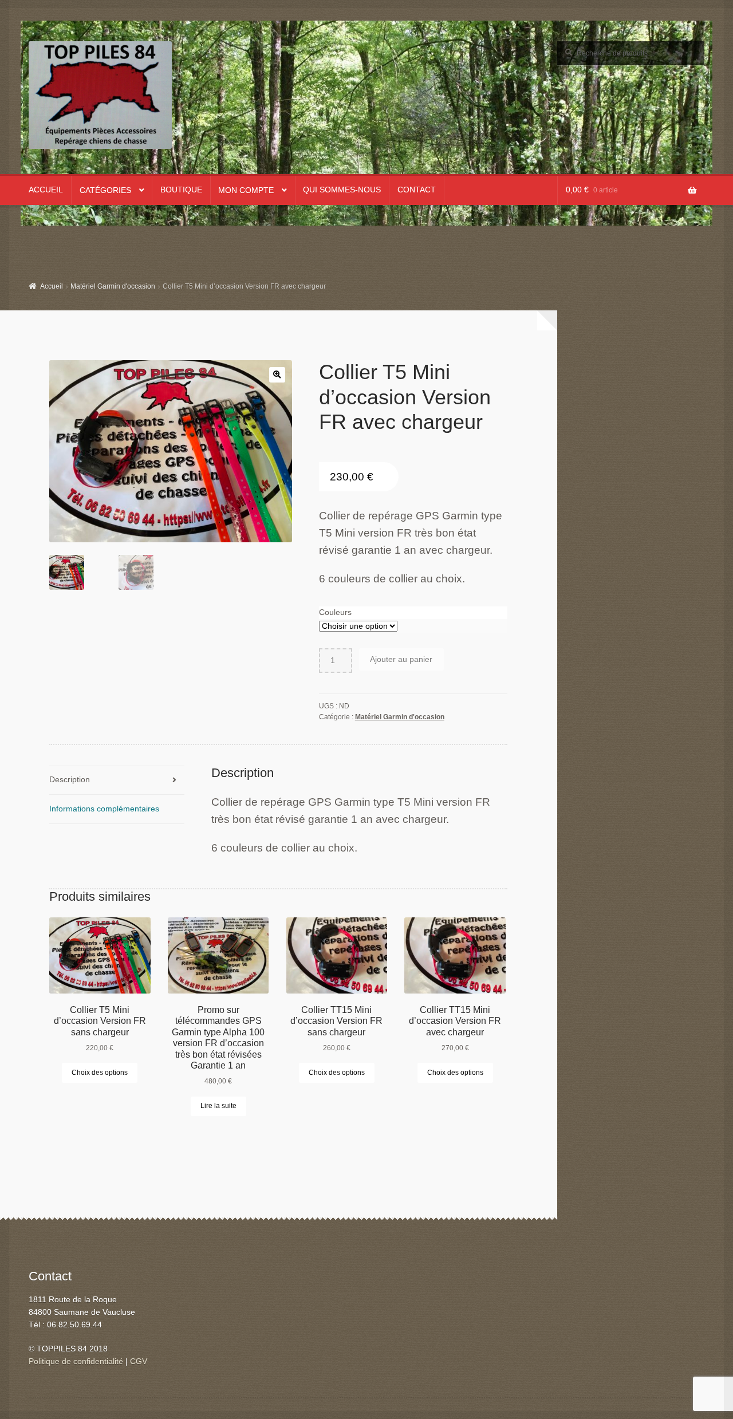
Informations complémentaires (104, 809)
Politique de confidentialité (76, 1361)
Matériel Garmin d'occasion (112, 286)
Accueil (46, 190)
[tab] (116, 780)
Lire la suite (218, 1106)
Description (69, 779)
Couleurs (335, 612)
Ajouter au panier (401, 659)
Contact (416, 190)
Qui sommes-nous (342, 190)
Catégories (105, 190)
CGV (138, 1361)
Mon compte (246, 190)
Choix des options (100, 1073)
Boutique (181, 190)
